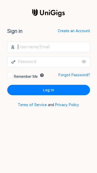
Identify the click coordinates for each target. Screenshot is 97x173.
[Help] (42, 75)
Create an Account (74, 31)
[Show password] (85, 62)
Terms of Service (32, 105)
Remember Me (26, 76)
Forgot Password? (74, 75)
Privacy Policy (67, 105)
